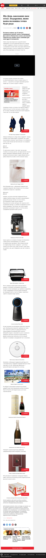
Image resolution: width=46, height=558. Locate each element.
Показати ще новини (17, 548)
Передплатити (13, 5)
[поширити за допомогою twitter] (21, 28)
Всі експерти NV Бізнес (40, 554)
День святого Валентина (10, 520)
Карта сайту (6, 554)
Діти (38, 8)
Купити (26, 130)
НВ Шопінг (25, 87)
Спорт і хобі (28, 8)
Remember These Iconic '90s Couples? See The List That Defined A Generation (17, 539)
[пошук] (21, 5)
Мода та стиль (18, 8)
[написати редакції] (27, 28)
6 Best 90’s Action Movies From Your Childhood (7, 538)
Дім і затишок (34, 8)
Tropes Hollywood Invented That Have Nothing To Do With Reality (26, 538)
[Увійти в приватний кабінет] (44, 5)
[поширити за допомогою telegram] (24, 28)
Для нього (5, 147)
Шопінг (2, 8)
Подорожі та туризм (10, 8)
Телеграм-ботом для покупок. (16, 502)
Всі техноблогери (31, 554)
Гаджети (23, 8)
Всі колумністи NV (14, 554)
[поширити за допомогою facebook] (18, 28)
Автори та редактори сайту (6, 556)
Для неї (5, 146)
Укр (35, 5)
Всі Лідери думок (22, 554)
